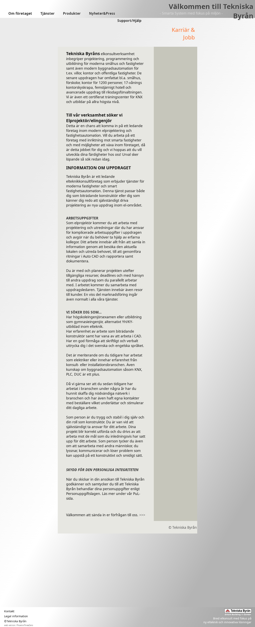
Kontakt (9, 611)
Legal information (16, 616)
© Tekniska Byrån (183, 527)
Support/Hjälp (129, 20)
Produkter (72, 13)
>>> (142, 514)
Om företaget (20, 13)
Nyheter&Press (102, 13)
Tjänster (47, 13)
